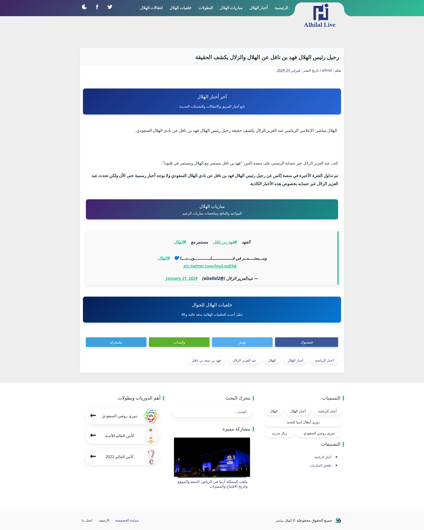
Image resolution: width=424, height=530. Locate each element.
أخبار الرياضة (324, 360)
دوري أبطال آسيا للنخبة (303, 422)
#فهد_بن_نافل (225, 242)
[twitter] (110, 6)
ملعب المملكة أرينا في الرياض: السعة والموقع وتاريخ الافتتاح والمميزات (213, 484)
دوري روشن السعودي (319, 433)
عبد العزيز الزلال (244, 360)
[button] (84, 6)
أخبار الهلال (295, 360)
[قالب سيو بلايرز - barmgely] (338, 520)
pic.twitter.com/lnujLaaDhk (210, 266)
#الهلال (180, 242)
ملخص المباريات (320, 465)
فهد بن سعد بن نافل (206, 360)
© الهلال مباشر (285, 520)
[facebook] (97, 6)
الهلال (272, 360)
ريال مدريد (279, 433)
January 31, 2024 (182, 278)
